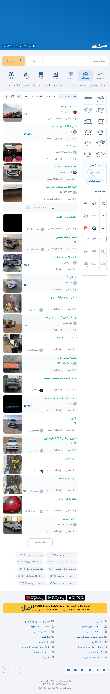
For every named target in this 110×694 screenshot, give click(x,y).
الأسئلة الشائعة (96, 652)
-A (6, 670)
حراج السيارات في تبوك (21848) (63, 583)
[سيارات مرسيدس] (85, 215)
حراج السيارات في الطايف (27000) (30, 576)
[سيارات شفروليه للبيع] (94, 215)
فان (100, 145)
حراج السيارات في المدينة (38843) (62, 576)
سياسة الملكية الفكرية (93, 657)
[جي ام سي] (103, 228)
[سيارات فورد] (85, 203)
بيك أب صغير (88, 145)
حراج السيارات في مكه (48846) (31, 569)
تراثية (88, 157)
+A (16, 670)
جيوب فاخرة (88, 123)
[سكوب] (12, 96)
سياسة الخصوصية (42, 652)
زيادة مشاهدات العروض (39, 626)
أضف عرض (15, 61)
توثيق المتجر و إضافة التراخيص (89, 637)
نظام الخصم (44, 642)
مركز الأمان (45, 637)
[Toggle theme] (33, 45)
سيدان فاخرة (88, 112)
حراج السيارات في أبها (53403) (30, 562)
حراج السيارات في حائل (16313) (32, 583)
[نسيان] (94, 203)
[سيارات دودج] (85, 228)
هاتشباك (88, 134)
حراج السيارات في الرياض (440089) (62, 555)
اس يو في (100, 101)
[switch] (28, 207)
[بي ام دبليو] (94, 228)
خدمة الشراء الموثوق (41, 632)
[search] (34, 61)
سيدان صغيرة (100, 112)
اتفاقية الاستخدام (95, 632)
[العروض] (6, 96)
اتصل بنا (46, 657)
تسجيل (100, 621)
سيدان (88, 101)
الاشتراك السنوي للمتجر (92, 626)
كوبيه (100, 134)
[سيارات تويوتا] (103, 203)
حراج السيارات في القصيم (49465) (62, 569)
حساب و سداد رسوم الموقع (37, 621)
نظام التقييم (97, 642)
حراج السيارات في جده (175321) (30, 555)
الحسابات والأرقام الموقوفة (90, 647)
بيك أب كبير (101, 156)
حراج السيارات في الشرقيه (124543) (61, 562)
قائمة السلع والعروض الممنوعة (36, 647)
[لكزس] (103, 215)
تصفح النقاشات (94, 181)
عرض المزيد (96, 238)
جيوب (101, 123)
